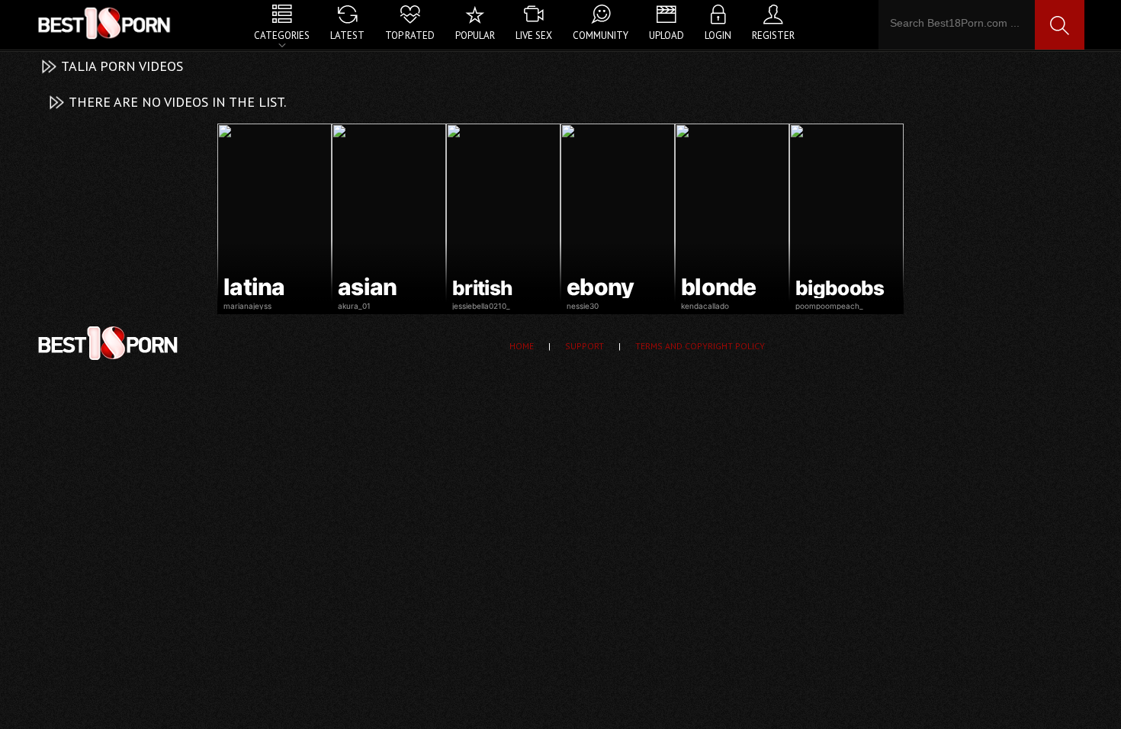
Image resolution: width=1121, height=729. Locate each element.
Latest (347, 35)
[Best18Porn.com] (105, 23)
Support (584, 346)
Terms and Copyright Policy (700, 346)
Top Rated (410, 35)
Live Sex (534, 35)
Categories (282, 35)
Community (600, 35)
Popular (475, 35)
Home (521, 346)
